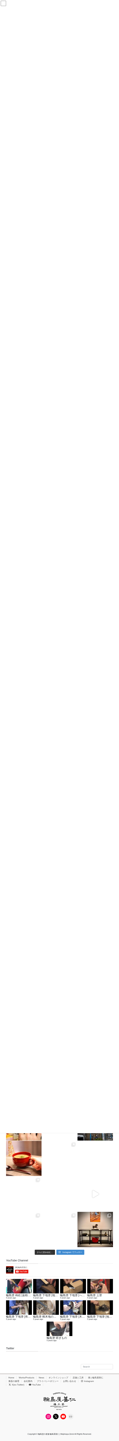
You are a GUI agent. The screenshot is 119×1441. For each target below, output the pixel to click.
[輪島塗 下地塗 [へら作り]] (73, 1286)
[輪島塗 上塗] (100, 1286)
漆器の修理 (13, 1381)
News (41, 1377)
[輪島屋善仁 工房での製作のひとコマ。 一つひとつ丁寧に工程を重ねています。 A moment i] (59, 1158)
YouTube (36, 1384)
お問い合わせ (69, 1381)
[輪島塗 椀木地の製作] (46, 1307)
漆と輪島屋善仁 (95, 1377)
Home (11, 1377)
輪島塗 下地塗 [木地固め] (75, 1316)
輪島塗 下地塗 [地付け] (47, 1295)
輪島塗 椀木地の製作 (46, 1316)
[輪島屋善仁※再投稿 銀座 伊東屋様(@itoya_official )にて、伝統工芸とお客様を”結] (95, 1158)
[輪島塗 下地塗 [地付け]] (46, 1286)
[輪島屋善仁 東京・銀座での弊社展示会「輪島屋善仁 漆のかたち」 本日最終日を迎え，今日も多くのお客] (95, 1229)
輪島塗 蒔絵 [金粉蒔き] (20, 1295)
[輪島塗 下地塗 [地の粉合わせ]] (100, 1307)
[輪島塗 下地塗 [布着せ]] (19, 1307)
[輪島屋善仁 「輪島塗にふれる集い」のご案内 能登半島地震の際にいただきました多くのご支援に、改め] (24, 1158)
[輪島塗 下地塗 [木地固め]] (73, 1307)
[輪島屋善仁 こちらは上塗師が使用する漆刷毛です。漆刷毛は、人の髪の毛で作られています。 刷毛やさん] (59, 1229)
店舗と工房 (78, 1377)
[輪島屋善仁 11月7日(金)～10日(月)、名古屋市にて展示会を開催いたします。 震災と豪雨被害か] (24, 1229)
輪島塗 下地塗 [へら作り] (75, 1295)
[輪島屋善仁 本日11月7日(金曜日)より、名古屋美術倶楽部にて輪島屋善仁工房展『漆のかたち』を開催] (95, 1194)
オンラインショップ (58, 1377)
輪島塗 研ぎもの (57, 1337)
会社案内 (28, 1381)
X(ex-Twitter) (17, 1384)
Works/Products (26, 1377)
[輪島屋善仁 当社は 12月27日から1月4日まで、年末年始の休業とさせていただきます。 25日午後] (59, 1194)
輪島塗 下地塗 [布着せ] (20, 1316)
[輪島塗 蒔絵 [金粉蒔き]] (19, 1286)
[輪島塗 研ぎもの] (60, 1329)
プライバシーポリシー (48, 1381)
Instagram (88, 1381)
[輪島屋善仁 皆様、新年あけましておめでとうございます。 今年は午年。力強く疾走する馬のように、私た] (24, 1194)
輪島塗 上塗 (94, 1295)
